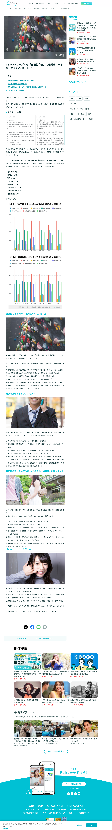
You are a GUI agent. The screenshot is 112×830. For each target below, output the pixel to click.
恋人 (89, 114)
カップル (81, 114)
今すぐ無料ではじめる (74, 784)
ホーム (31, 3)
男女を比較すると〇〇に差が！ (17, 84)
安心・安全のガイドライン (55, 806)
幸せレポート (40, 3)
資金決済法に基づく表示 (30, 813)
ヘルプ (44, 813)
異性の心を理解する (77, 119)
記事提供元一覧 (84, 813)
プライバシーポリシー (33, 809)
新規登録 (86, 3)
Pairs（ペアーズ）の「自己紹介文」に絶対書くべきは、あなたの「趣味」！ (51, 8)
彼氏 (86, 98)
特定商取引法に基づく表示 (78, 809)
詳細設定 (79, 825)
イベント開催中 (73, 3)
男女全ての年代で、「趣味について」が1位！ (22, 81)
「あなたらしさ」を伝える (16, 90)
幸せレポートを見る (56, 751)
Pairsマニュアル (27, 8)
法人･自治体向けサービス (57, 813)
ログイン (99, 3)
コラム (63, 3)
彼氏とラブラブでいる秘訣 (79, 109)
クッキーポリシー (48, 809)
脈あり (91, 119)
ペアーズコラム (18, 8)
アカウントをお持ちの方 (73, 788)
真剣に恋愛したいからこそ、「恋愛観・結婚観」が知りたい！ (27, 87)
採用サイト (72, 813)
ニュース (55, 3)
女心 (79, 98)
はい (92, 825)
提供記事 (73, 104)
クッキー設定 (62, 809)
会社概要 (31, 806)
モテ (72, 114)
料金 (48, 3)
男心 (72, 98)
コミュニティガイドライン (75, 806)
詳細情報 (5, 828)
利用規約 (40, 806)
